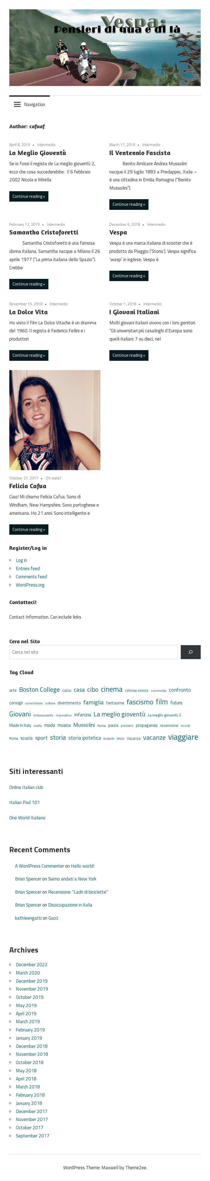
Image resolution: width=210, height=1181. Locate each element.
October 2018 (29, 1062)
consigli (16, 703)
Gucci (53, 918)
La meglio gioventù (119, 714)
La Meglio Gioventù (37, 153)
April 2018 (26, 1078)
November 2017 (32, 1119)
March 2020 (28, 972)
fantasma (115, 703)
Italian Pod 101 (24, 802)
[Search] (191, 652)
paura (113, 725)
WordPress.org (30, 584)
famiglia (93, 702)
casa (79, 689)
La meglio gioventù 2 (164, 715)
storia (58, 737)
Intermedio (46, 144)
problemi (127, 725)
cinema (111, 689)
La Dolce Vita (28, 312)
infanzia (82, 714)
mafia (38, 725)
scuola (27, 737)
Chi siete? (54, 478)
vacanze (154, 737)
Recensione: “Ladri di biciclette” (78, 892)
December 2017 (32, 1111)
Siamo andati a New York (72, 878)
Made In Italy (20, 725)
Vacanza (134, 738)
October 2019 (29, 997)
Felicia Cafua (27, 486)
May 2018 (26, 1070)
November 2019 (32, 989)
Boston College (39, 689)
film (162, 701)
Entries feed (28, 568)
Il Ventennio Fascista (140, 153)
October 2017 (29, 1127)
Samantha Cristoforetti (43, 232)
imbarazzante (43, 715)
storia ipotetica (84, 738)
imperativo (64, 715)
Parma (101, 725)
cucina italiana (34, 703)
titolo (120, 738)
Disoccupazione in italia (70, 904)
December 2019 (32, 981)
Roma (13, 738)
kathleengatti (28, 918)
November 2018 (32, 1054)
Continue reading (27, 196)
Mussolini (84, 724)
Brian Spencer (28, 878)
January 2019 (29, 1038)
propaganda (147, 725)
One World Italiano (27, 817)
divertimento (69, 703)
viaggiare (183, 737)
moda (49, 725)
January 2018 (29, 1103)
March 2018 (28, 1086)
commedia (159, 690)
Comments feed (31, 576)
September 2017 (32, 1135)
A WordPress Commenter (39, 866)
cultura (50, 703)
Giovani (20, 714)
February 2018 (30, 1095)
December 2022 (32, 964)
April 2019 (26, 1013)
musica (64, 725)
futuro (176, 702)
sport (41, 738)
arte (13, 690)
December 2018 (32, 1046)
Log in (21, 560)
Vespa (118, 232)
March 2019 (28, 1021)
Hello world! (82, 866)
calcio (66, 690)
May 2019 (26, 1005)
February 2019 (30, 1029)
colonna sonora (136, 690)
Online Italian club (26, 787)
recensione (169, 725)
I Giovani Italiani (134, 312)
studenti (108, 738)
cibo (92, 689)
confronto (180, 690)
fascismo (140, 701)
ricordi (185, 725)
